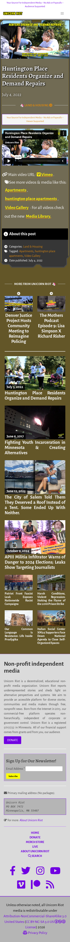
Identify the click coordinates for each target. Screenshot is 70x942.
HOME (35, 832)
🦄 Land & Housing (34, 105)
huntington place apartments (31, 199)
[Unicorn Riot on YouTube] (55, 871)
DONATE (12, 740)
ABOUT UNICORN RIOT (35, 851)
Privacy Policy (37, 933)
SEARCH (36, 855)
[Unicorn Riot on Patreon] (35, 885)
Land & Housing (33, 246)
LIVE (35, 846)
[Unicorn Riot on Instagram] (40, 871)
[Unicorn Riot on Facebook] (13, 871)
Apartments (15, 190)
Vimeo (47, 175)
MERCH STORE (35, 842)
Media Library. (38, 216)
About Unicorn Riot (31, 820)
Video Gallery (17, 207)
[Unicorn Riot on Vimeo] (21, 885)
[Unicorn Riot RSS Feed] (50, 885)
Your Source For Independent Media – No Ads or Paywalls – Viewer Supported (35, 119)
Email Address (15, 768)
